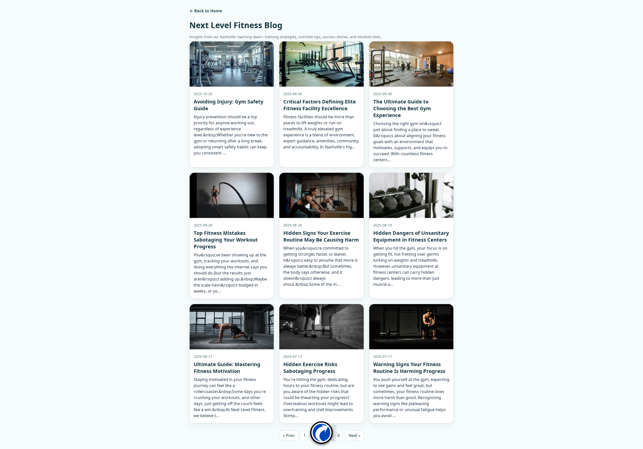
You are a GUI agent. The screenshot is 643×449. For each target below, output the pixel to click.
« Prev (288, 435)
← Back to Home (205, 11)
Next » (354, 435)
